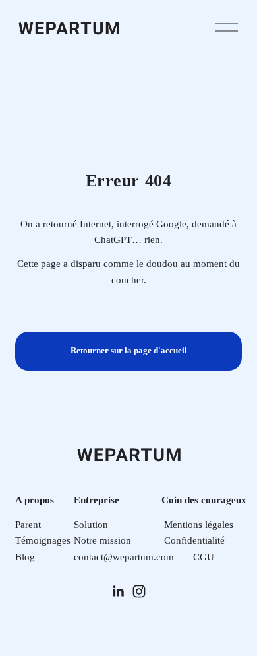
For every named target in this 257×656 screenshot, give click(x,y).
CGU (203, 556)
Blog (25, 556)
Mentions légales (198, 524)
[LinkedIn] (118, 591)
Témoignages (43, 540)
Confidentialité (194, 540)
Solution (91, 524)
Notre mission (102, 540)
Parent (28, 524)
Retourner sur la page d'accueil (129, 350)
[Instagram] (139, 591)
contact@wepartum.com (124, 556)
